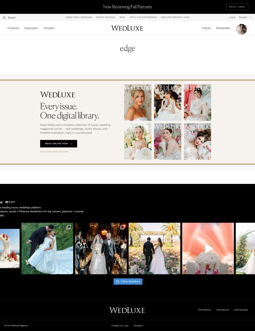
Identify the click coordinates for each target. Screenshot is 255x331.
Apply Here (237, 7)
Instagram (241, 310)
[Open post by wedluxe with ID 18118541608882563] (101, 248)
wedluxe (47, 226)
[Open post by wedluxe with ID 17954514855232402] (47, 248)
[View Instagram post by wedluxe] (16, 269)
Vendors (49, 28)
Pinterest (204, 310)
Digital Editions (105, 17)
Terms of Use (120, 326)
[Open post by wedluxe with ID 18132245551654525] (154, 248)
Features (13, 28)
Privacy (139, 326)
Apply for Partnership (143, 17)
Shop (122, 17)
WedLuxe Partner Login (175, 17)
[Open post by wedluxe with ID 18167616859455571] (208, 248)
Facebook (223, 310)
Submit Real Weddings (79, 17)
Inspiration (31, 28)
